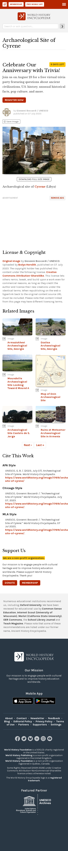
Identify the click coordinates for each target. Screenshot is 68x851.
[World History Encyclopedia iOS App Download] (23, 701)
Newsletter (37, 718)
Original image (11, 261)
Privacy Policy (44, 721)
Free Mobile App (35, 4)
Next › (28, 445)
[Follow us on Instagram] (44, 740)
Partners (23, 724)
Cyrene (40, 186)
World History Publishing (19, 755)
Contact (22, 718)
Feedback (54, 718)
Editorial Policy (23, 721)
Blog (7, 721)
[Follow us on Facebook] (18, 740)
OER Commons (12, 619)
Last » (40, 445)
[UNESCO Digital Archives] (34, 804)
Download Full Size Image (34, 179)
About (9, 718)
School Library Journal (41, 619)
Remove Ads (57, 198)
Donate (10, 582)
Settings (56, 724)
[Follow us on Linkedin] (37, 740)
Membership (16, 4)
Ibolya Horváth (27, 264)
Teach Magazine (13, 623)
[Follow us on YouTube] (50, 740)
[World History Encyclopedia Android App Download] (45, 701)
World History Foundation (18, 749)
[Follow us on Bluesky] (31, 740)
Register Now (14, 100)
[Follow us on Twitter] (24, 740)
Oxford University (30, 605)
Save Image (10, 121)
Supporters (40, 724)
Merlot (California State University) (40, 616)
